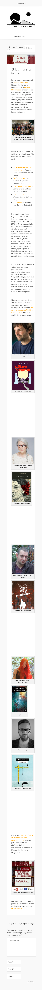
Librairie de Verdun (20, 82)
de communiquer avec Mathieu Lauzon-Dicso (22, 310)
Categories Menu (19, 36)
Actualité (21, 47)
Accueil (13, 47)
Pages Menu (20, 3)
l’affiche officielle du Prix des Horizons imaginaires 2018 (22, 837)
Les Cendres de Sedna (21, 194)
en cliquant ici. (16, 909)
